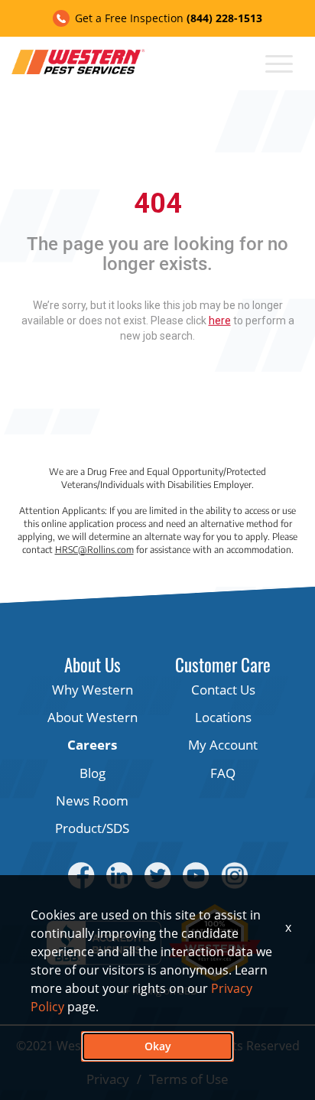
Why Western (92, 689)
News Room (92, 800)
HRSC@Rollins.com (94, 549)
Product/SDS (92, 828)
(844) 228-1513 (224, 18)
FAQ (222, 773)
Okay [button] (158, 1046)
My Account (223, 744)
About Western (92, 717)
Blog (93, 773)
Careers (92, 744)
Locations (223, 717)
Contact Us (223, 689)
